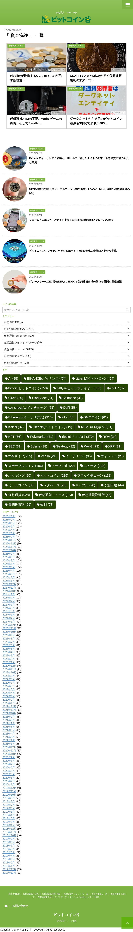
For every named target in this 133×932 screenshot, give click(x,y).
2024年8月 (8, 597)
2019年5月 (8, 811)
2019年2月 (8, 821)
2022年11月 (9, 669)
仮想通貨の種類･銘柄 (16, 335)
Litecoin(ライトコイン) (52, 427)
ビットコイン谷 (66, 915)
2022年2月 (8, 699)
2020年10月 (9, 754)
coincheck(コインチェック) (31, 407)
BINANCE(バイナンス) (46, 378)
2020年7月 (8, 764)
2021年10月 (9, 713)
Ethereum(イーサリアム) (30, 417)
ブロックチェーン (94, 475)
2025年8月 (8, 557)
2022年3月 (8, 696)
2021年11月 (9, 709)
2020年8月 (8, 760)
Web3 (91, 446)
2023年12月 (9, 625)
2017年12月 (9, 869)
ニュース (94, 466)
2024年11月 (9, 587)
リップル (85, 485)
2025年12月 (9, 543)
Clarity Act (43, 398)
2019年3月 (8, 818)
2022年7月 (8, 682)
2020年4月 (8, 774)
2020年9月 (8, 757)
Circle (15, 398)
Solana (38, 446)
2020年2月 (8, 781)
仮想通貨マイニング (15, 356)
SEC (15, 446)
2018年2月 (8, 862)
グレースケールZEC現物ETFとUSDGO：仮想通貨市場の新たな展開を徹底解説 (75, 281)
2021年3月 (8, 737)
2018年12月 (9, 828)
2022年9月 (8, 676)
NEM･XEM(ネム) (96, 427)
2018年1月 (8, 866)
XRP (114, 446)
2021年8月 (8, 720)
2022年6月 (8, 686)
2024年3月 (8, 614)
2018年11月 (9, 832)
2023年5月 (8, 648)
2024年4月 (8, 611)
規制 (47, 504)
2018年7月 (8, 845)
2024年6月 (8, 604)
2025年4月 (8, 570)
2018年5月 (8, 852)
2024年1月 (8, 621)
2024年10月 (9, 591)
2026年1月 (8, 540)
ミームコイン (21, 485)
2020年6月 (8, 767)
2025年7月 (8, 560)
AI (13, 378)
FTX (68, 417)
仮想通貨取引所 (13, 363)
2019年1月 (8, 825)
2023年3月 (8, 655)
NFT (14, 436)
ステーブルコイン (25, 466)
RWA (110, 436)
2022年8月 (8, 679)
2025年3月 (8, 574)
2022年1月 (8, 703)
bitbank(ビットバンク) (94, 378)
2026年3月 (8, 533)
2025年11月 (9, 547)
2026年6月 (8, 523)
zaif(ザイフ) (20, 456)
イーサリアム (79, 456)
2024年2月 (8, 618)
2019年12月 (9, 788)
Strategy (65, 446)
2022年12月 (9, 665)
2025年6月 (8, 564)
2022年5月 (8, 689)
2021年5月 (8, 730)
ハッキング (19, 475)
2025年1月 (8, 581)
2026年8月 (8, 516)
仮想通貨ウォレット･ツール (20, 342)
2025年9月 (8, 553)
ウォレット (112, 456)
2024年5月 (8, 608)
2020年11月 (9, 750)
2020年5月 (8, 771)
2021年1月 (8, 743)
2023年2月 (8, 659)
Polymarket (41, 436)
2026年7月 (8, 519)
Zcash (49, 456)
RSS (97, 897)
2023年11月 (9, 628)
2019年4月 (8, 815)
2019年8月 (8, 801)
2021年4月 (8, 733)
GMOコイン (95, 417)
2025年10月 (9, 550)
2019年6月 (8, 808)
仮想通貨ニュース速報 (66, 921)
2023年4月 (8, 652)
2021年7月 (8, 723)
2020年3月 (8, 777)
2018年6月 (8, 849)
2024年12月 (9, 584)
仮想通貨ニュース (14, 349)
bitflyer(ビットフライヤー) (79, 388)
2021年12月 (9, 706)
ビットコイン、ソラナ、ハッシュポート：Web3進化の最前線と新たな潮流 (73, 250)
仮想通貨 (19, 495)
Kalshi (16, 427)
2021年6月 (8, 726)
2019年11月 (9, 791)
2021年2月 (8, 740)
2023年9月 (8, 635)
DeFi (70, 407)
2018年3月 (8, 859)
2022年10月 (9, 672)
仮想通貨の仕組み (14, 329)
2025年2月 (8, 577)
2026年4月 (8, 530)
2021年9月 (8, 716)
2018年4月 (8, 855)
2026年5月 (8, 526)
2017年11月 (9, 872)
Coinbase (72, 398)
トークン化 (63, 466)
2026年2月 (8, 536)
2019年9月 (8, 798)
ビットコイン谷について (80, 897)
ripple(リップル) (78, 436)
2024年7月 (8, 601)
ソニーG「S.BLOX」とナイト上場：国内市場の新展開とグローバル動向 (71, 219)
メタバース (54, 485)
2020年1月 (8, 784)
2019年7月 (8, 805)
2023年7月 (8, 642)
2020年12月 (9, 747)
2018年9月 (8, 838)
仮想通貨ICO (11, 322)
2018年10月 (9, 835)
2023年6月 (8, 645)
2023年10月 (9, 631)
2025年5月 (8, 567)
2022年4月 (8, 693)
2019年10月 (9, 794)
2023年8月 (8, 638)
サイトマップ (61, 897)
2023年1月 (8, 662)
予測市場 (114, 485)
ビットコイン (54, 475)
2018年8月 (8, 842)
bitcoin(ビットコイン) (28, 388)
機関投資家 (19, 504)
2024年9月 (8, 594)
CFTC (118, 388)
